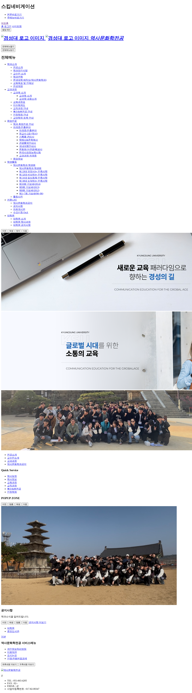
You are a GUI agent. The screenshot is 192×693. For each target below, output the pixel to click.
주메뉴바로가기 (15, 17)
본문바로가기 (14, 14)
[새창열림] (89, 604)
